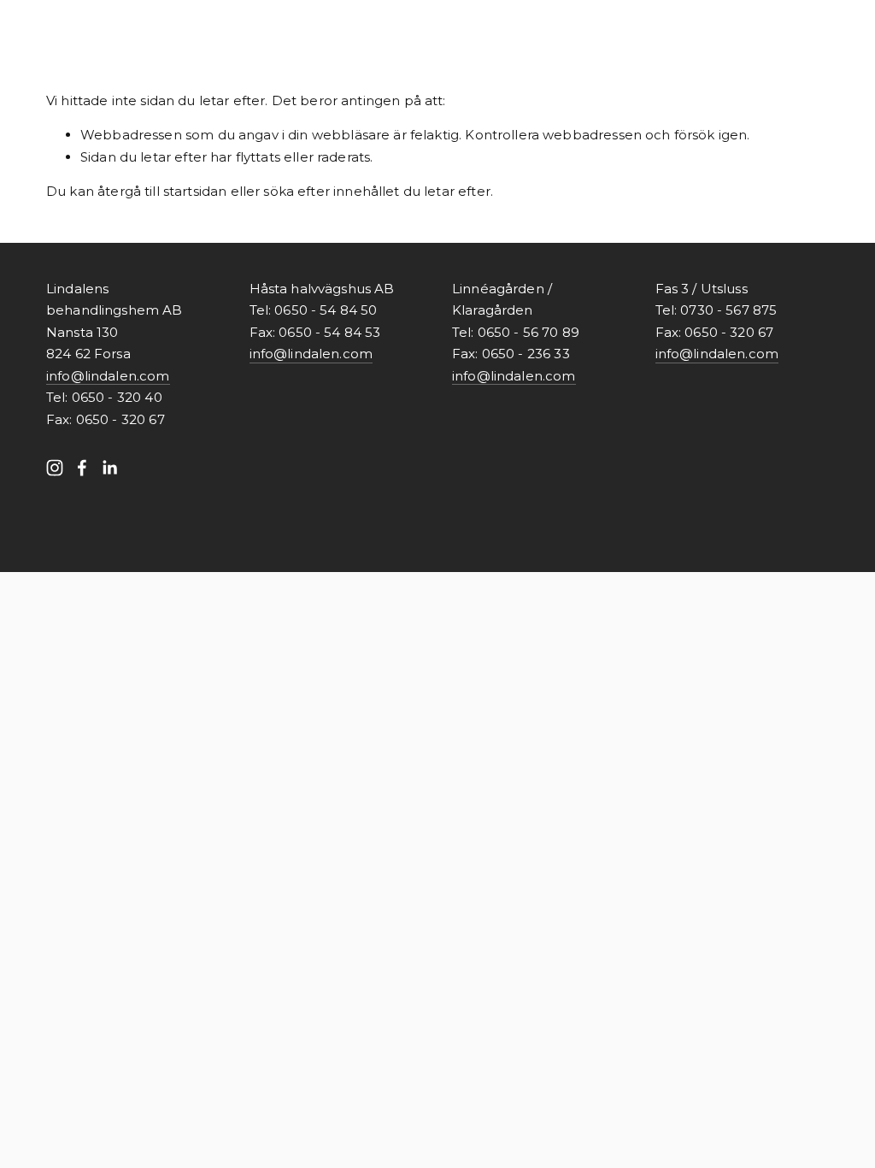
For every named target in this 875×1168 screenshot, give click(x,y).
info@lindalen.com (108, 376)
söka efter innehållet (331, 191)
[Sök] (183, 24)
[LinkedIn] (109, 467)
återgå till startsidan (161, 191)
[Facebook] (82, 467)
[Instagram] (54, 467)
